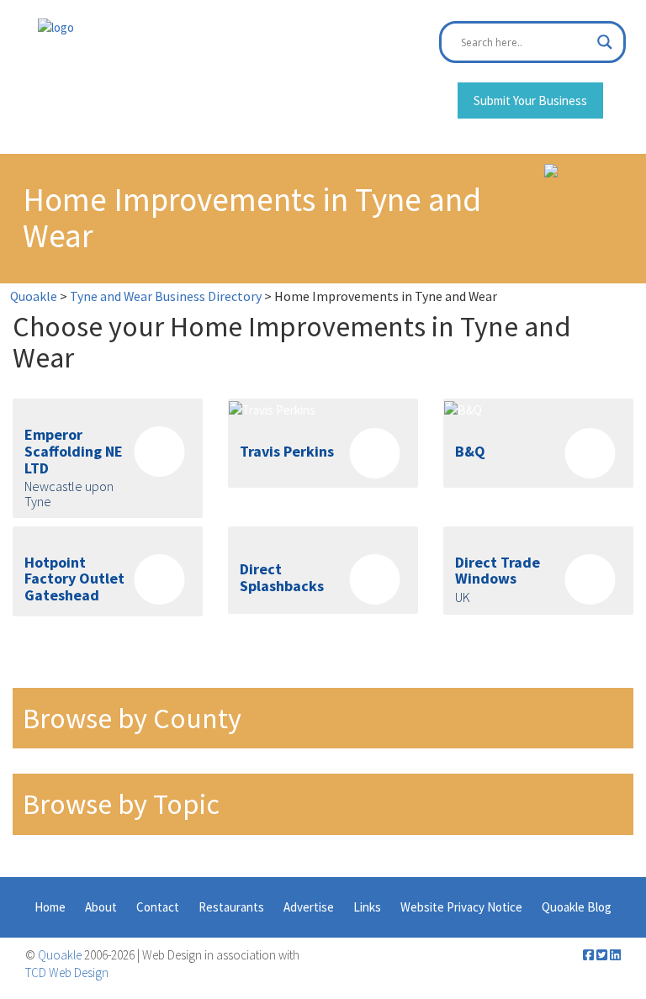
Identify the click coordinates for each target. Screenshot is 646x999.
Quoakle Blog (577, 907)
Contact (157, 907)
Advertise (308, 907)
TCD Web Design (67, 972)
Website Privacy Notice (461, 907)
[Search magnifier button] (605, 42)
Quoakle (60, 955)
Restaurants (231, 907)
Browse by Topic (121, 804)
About (101, 907)
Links (367, 907)
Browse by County (132, 718)
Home (50, 907)
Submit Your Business (530, 100)
